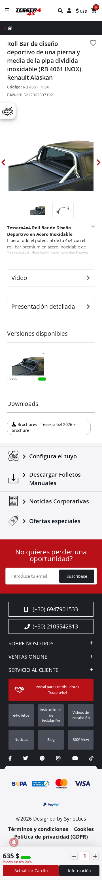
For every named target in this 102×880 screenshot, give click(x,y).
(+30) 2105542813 (55, 626)
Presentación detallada (43, 306)
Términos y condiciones (38, 829)
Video (19, 278)
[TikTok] (91, 758)
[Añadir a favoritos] (93, 43)
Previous (3, 162)
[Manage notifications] (13, 842)
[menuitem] (60, 10)
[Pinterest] (42, 758)
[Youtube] (75, 758)
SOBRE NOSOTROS (31, 644)
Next (98, 162)
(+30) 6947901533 (55, 609)
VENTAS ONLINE (27, 657)
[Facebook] (10, 758)
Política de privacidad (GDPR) (51, 836)
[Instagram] (58, 758)
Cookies (84, 829)
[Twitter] (25, 758)
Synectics (75, 818)
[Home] (10, 28)
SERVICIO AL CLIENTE (33, 670)
